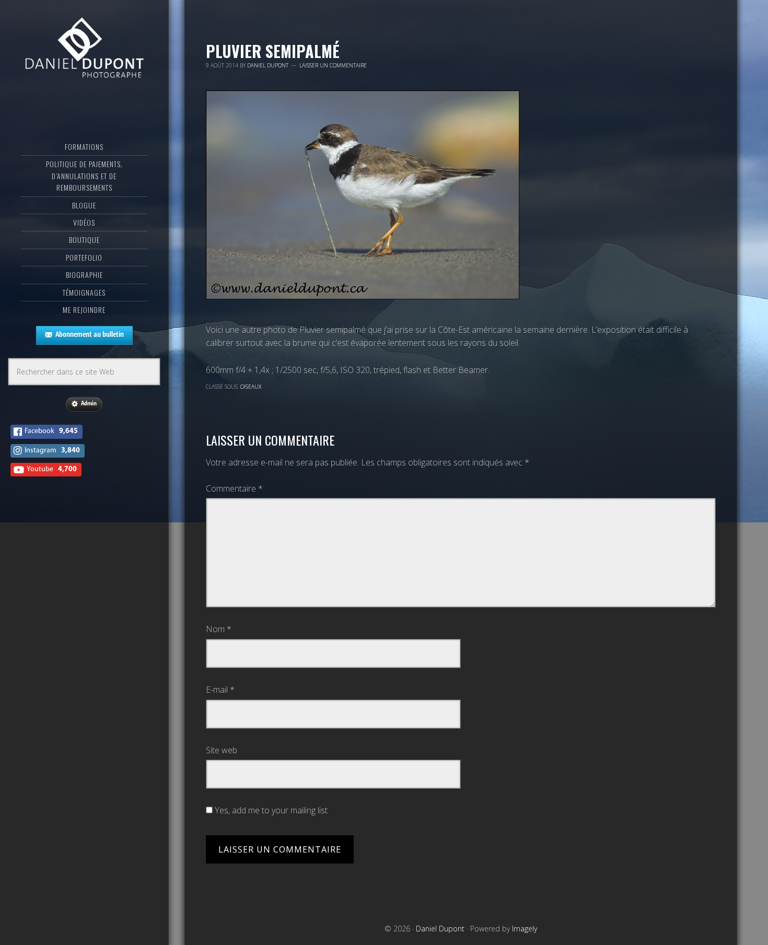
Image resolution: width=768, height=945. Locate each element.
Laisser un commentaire (333, 65)
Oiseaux (250, 386)
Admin (89, 403)
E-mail (220, 689)
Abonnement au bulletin (89, 334)
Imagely (524, 929)
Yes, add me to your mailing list (270, 810)
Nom (218, 629)
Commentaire (234, 488)
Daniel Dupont (84, 49)
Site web (221, 750)
